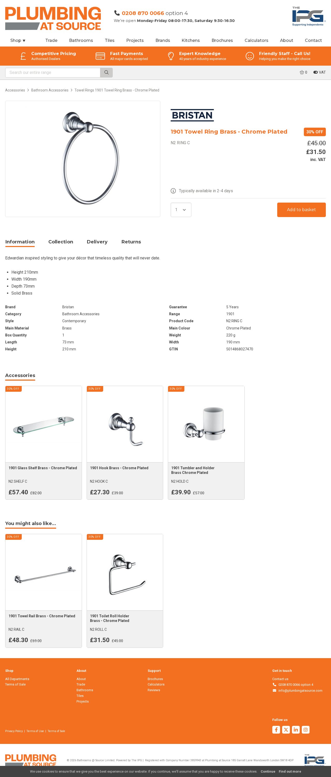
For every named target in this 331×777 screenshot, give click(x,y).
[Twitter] (286, 730)
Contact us (280, 679)
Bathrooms (81, 40)
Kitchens (191, 40)
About (286, 40)
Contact (313, 40)
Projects (135, 40)
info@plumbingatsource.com (299, 691)
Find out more (290, 771)
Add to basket (301, 209)
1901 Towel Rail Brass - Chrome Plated (42, 616)
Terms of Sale (15, 684)
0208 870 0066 (143, 13)
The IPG (136, 760)
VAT (322, 72)
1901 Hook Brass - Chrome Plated (119, 468)
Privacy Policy (14, 731)
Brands (162, 40)
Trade (51, 40)
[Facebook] (276, 730)
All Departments (17, 679)
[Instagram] (306, 730)
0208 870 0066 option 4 (295, 685)
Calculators (256, 40)
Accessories (15, 90)
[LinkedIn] (296, 730)
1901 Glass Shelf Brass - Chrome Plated (43, 468)
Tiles (110, 40)
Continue (268, 771)
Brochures (222, 40)
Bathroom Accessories (50, 90)
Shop (18, 40)
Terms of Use (35, 731)
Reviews (154, 690)
